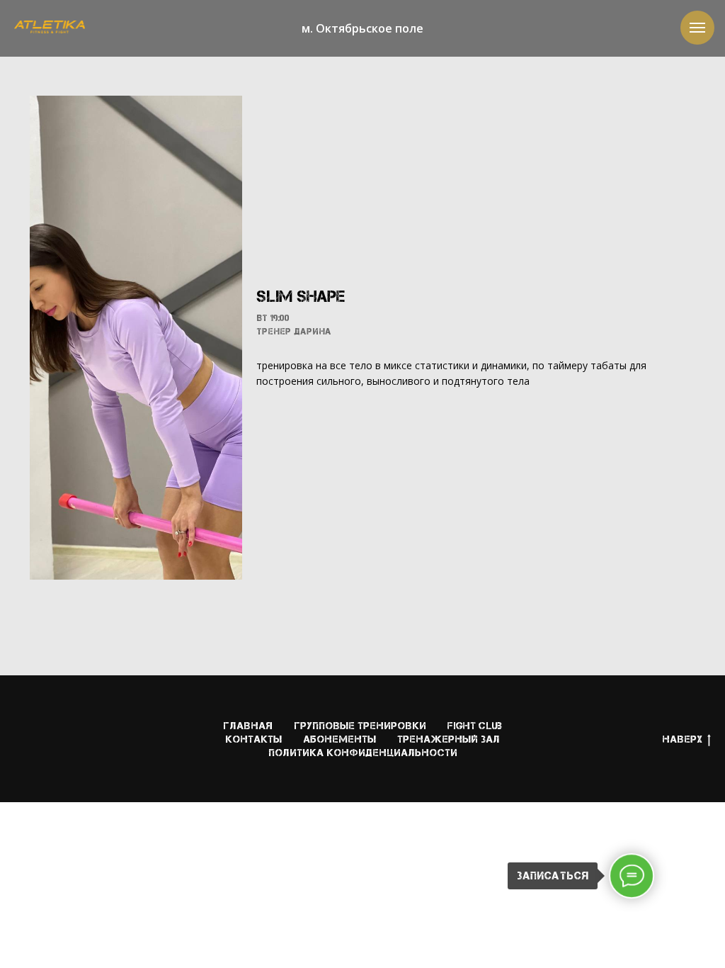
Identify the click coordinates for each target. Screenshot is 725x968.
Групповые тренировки (360, 725)
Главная (248, 725)
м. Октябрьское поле (362, 28)
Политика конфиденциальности (362, 752)
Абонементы (339, 739)
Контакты (253, 739)
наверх (682, 739)
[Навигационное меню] (697, 28)
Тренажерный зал (448, 739)
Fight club (474, 725)
